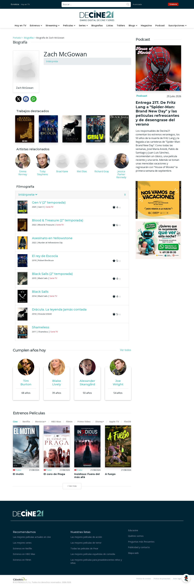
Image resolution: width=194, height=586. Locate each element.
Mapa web (133, 553)
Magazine (146, 25)
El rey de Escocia (45, 256)
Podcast (160, 25)
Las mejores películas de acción (86, 537)
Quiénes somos (136, 535)
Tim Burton (25, 382)
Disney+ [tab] (99, 421)
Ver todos (125, 350)
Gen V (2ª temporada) (49, 202)
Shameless (40, 327)
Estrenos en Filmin (22, 559)
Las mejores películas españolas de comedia (92, 554)
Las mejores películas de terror (85, 542)
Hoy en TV (25, 4)
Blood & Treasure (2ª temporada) (57, 220)
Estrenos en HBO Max (24, 554)
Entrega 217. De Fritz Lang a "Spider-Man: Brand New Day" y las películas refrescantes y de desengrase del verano (157, 113)
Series (82, 25)
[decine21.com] (28, 512)
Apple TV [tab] (114, 421)
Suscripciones (176, 25)
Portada (17, 37)
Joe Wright (118, 382)
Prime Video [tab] (83, 421)
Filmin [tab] (69, 421)
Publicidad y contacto (139, 547)
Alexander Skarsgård (87, 382)
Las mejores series (22, 542)
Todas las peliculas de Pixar (84, 548)
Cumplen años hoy (29, 350)
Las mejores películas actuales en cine (32, 537)
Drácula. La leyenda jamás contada (59, 309)
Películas (68, 25)
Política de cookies (143, 579)
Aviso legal (177, 579)
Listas (109, 25)
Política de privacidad (162, 579)
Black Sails (40, 291)
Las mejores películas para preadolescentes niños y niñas (96, 561)
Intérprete (52, 61)
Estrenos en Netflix (22, 548)
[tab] (72, 194)
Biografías (97, 25)
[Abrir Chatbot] (186, 578)
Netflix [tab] (26, 421)
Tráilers (121, 25)
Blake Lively (56, 382)
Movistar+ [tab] (40, 421)
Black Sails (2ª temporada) (52, 274)
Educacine (133, 530)
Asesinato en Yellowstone (52, 238)
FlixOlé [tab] (127, 421)
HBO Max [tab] (56, 421)
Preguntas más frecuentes (141, 541)
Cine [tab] (15, 421)
